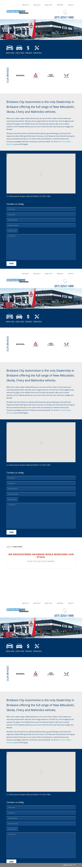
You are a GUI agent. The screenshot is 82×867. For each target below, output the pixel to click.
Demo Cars (48, 5)
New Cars (25, 5)
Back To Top (68, 865)
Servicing (60, 5)
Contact (71, 5)
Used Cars (36, 5)
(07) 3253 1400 (64, 17)
